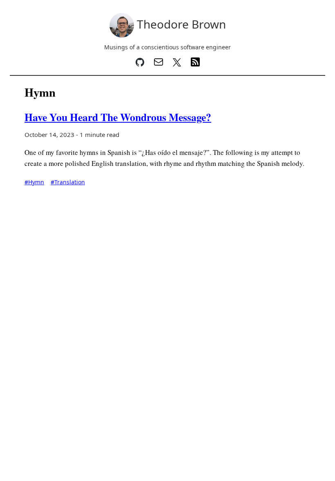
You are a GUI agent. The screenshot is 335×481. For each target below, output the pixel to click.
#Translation (68, 182)
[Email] (158, 64)
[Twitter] (177, 64)
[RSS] (195, 64)
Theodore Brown (180, 24)
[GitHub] (140, 64)
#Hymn (34, 182)
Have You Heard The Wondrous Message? (118, 117)
